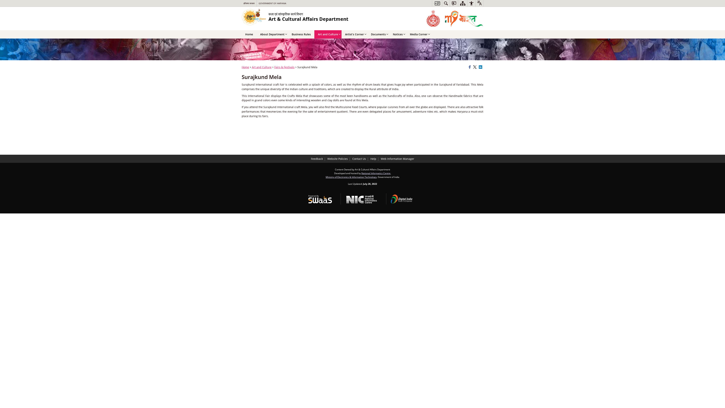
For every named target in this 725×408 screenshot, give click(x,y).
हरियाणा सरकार (249, 3)
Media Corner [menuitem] (418, 34)
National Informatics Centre (375, 173)
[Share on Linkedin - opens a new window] (481, 67)
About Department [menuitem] (272, 34)
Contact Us (359, 159)
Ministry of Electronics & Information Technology (351, 176)
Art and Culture (261, 67)
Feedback (317, 159)
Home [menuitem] (249, 34)
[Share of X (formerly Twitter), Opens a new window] (475, 67)
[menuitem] (446, 3)
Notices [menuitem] (398, 34)
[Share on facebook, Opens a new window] (470, 67)
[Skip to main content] (437, 3)
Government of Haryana (272, 3)
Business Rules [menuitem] (301, 34)
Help (373, 159)
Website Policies (337, 159)
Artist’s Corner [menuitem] (354, 34)
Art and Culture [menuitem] (328, 34)
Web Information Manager (397, 159)
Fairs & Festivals (284, 67)
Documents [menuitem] (378, 34)
